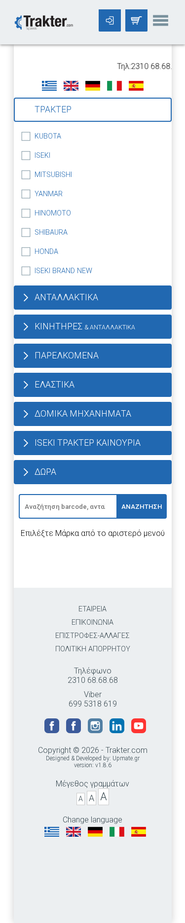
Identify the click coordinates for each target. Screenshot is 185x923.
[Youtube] (138, 730)
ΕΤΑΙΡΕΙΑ (92, 609)
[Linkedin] (118, 730)
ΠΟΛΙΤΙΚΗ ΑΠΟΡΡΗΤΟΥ (92, 649)
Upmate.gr (126, 758)
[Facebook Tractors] (52, 730)
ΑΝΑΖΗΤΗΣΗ (141, 506)
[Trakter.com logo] (43, 21)
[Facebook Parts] (74, 730)
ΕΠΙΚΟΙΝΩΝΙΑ (92, 622)
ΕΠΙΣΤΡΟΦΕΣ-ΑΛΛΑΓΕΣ (92, 636)
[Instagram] (96, 730)
